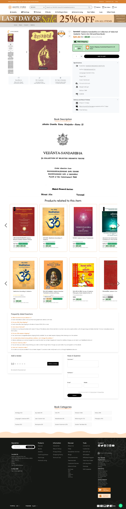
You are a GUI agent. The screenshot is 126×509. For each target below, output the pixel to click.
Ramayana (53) (39, 424)
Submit (74, 395)
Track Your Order (88, 460)
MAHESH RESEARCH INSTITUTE (95, 66)
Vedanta (32, 25)
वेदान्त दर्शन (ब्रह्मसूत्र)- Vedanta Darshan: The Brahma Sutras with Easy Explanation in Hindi (53, 293)
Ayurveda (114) (38, 412)
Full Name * (70, 372)
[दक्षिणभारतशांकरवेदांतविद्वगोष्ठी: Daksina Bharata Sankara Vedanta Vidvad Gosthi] (23, 235)
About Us (71, 446)
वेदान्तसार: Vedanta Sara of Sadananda (83, 238)
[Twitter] (102, 446)
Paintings (41, 457)
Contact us (109, 1)
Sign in (101, 1)
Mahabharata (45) (59, 418)
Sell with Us (86, 451)
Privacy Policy (101, 392)
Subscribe (30, 447)
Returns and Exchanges (86, 106)
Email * (69, 382)
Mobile (85, 382)
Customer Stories (73, 463)
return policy (14, 330)
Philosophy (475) (99, 418)
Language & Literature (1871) (22, 418)
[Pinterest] (105, 446)
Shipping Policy (58, 454)
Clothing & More (43, 454)
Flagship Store (101, 459)
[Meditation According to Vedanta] (23, 289)
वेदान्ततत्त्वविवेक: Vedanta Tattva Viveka (112, 291)
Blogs (69, 454)
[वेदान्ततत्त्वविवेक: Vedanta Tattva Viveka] (113, 289)
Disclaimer (56, 446)
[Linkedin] (110, 446)
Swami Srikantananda (49, 241)
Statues (40, 446)
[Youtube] (113, 446)
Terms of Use (93, 392)
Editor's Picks (72, 466)
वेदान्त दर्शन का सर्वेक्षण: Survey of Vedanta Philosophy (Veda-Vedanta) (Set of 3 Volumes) (83, 293)
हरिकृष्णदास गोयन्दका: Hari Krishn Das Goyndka (54, 296)
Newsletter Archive (73, 451)
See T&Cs (21, 83)
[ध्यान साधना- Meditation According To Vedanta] (53, 235)
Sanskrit (26, 25)
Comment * (70, 359)
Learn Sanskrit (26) (40, 418)
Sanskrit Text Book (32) (81, 424)
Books (20, 25)
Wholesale (86, 454)
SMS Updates (87, 469)
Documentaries (73, 457)
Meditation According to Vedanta (22, 291)
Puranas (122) (18, 424)
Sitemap (85, 466)
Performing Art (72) (80, 418)
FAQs (69, 448)
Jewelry (40, 451)
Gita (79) (57, 412)
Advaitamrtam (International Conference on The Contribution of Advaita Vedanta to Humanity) (112, 239)
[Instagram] (108, 446)
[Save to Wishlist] (70, 32)
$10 (79, 48)
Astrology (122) (18, 412)
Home (15, 25)
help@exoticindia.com (87, 340)
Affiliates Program (88, 457)
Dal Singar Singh (78, 294)
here (49, 344)
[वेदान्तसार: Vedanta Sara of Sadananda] (83, 235)
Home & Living (42, 460)
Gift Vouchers (87, 463)
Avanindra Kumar (78, 241)
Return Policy (57, 448)
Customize (86, 448)
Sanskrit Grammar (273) (61, 424)
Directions (100, 466)
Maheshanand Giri (89, 69)
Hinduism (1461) (79, 412)
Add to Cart (102, 56)
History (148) (98, 412)
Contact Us (86, 446)
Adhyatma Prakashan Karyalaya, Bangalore (21, 242)
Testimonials (72, 460)
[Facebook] (99, 446)
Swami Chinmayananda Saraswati (112, 241)
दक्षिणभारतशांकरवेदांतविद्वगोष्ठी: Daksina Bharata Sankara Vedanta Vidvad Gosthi (22, 239)
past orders (61, 344)
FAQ (117, 1)
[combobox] (66, 7)
